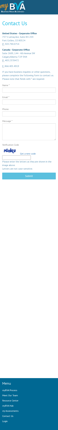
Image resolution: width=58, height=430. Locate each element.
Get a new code (28, 153)
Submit (29, 176)
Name (6, 85)
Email (5, 97)
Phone (5, 109)
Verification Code (10, 144)
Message (7, 121)
